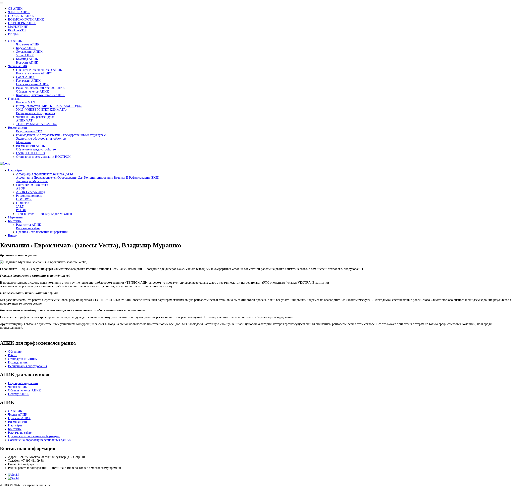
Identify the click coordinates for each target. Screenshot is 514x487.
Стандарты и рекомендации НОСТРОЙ (43, 156)
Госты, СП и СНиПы (30, 153)
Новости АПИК (27, 62)
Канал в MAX (25, 102)
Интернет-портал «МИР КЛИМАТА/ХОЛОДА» (49, 106)
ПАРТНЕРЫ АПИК (22, 23)
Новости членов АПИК (32, 84)
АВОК (20, 188)
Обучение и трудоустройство (36, 149)
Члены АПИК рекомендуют (35, 116)
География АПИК (28, 80)
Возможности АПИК (30, 145)
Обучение (14, 351)
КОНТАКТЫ (17, 30)
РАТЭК (21, 210)
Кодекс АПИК (26, 48)
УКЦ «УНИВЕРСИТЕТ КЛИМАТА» (41, 109)
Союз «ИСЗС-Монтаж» (32, 184)
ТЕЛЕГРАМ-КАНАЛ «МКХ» (36, 124)
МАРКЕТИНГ (18, 26)
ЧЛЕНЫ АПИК (19, 12)
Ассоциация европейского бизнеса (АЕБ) (44, 174)
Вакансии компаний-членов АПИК (40, 88)
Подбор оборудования (23, 383)
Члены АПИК (17, 66)
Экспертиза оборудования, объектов (41, 138)
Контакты (14, 221)
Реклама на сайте (28, 228)
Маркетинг (23, 142)
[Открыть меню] (1, 2)
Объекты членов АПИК (32, 91)
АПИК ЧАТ (24, 120)
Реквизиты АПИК (28, 224)
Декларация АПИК (29, 51)
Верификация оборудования (35, 113)
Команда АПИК (27, 59)
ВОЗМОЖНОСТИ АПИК (26, 19)
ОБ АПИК (15, 8)
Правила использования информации (42, 232)
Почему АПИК (18, 394)
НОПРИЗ (22, 203)
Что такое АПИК (27, 44)
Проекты (14, 98)
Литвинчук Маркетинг (32, 181)
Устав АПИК (25, 55)
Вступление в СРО (29, 131)
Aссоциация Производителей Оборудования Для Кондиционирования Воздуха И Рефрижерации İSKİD (87, 177)
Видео (12, 235)
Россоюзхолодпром (29, 195)
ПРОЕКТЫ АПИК (21, 16)
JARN (20, 206)
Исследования (18, 362)
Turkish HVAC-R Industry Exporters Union (44, 213)
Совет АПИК (25, 77)
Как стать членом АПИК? (34, 73)
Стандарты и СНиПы (23, 358)
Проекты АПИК (19, 418)
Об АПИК (15, 40)
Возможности (17, 127)
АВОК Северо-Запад (30, 192)
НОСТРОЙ (24, 199)
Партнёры (15, 170)
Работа (12, 355)
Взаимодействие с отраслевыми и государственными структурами (61, 135)
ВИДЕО (13, 34)
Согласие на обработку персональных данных (39, 440)
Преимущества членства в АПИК (39, 69)
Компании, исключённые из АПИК (40, 95)
